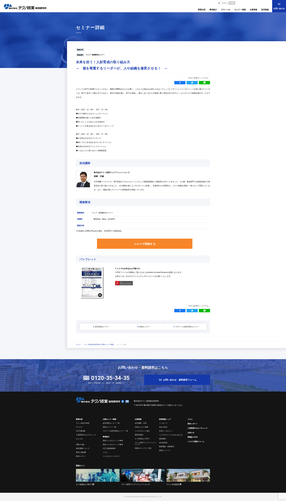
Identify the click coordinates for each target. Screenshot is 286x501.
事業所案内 (139, 435)
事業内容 (202, 10)
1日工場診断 (80, 431)
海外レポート (81, 456)
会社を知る (163, 427)
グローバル (225, 10)
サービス (79, 427)
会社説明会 (163, 443)
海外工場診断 (81, 452)
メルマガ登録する (145, 243)
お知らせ (191, 432)
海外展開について (82, 448)
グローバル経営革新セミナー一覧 (115, 431)
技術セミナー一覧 (109, 427)
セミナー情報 (240, 10)
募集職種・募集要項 (166, 446)
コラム (105, 452)
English (224, 3)
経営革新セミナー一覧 (111, 423)
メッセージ (163, 423)
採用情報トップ (165, 419)
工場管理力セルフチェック (86, 435)
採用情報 (265, 10)
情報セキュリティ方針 (143, 448)
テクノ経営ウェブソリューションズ (146, 443)
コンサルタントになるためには (171, 435)
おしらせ (79, 439)
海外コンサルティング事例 (113, 444)
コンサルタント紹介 (142, 431)
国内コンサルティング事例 (113, 441)
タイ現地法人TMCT (142, 439)
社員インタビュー (165, 431)
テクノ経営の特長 (82, 423)
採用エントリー (165, 450)
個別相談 (162, 439)
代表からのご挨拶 (141, 427)
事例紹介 (213, 10)
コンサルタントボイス (111, 456)
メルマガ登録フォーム (196, 441)
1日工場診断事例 (109, 448)
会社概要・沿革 (141, 423)
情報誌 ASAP (193, 437)
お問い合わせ (279, 8)
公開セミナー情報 (109, 419)
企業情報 (253, 10)
